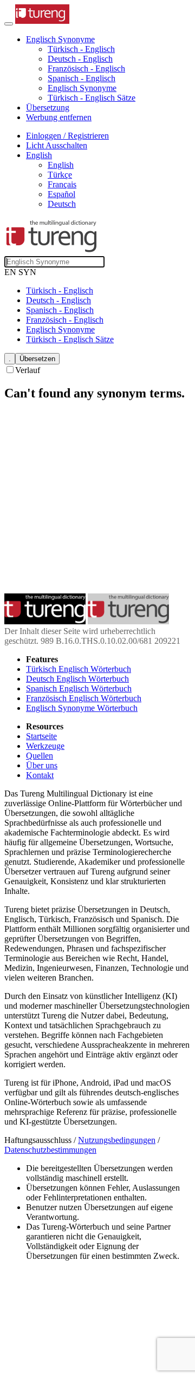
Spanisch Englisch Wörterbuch (79, 688)
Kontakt (40, 775)
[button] (60, 39)
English (61, 164)
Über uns (41, 765)
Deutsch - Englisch (80, 58)
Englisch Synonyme (82, 88)
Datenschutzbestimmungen (50, 1149)
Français (62, 184)
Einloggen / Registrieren (67, 135)
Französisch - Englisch (86, 68)
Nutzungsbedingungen (116, 1140)
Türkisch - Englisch (81, 49)
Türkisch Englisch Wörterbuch (78, 669)
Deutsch (62, 203)
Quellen (39, 755)
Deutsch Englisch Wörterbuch (77, 678)
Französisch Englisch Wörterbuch (83, 698)
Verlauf (27, 370)
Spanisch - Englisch (81, 78)
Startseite (41, 736)
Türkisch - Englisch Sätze (91, 97)
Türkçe (60, 174)
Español (61, 194)
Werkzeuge (45, 745)
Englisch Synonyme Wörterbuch (82, 708)
